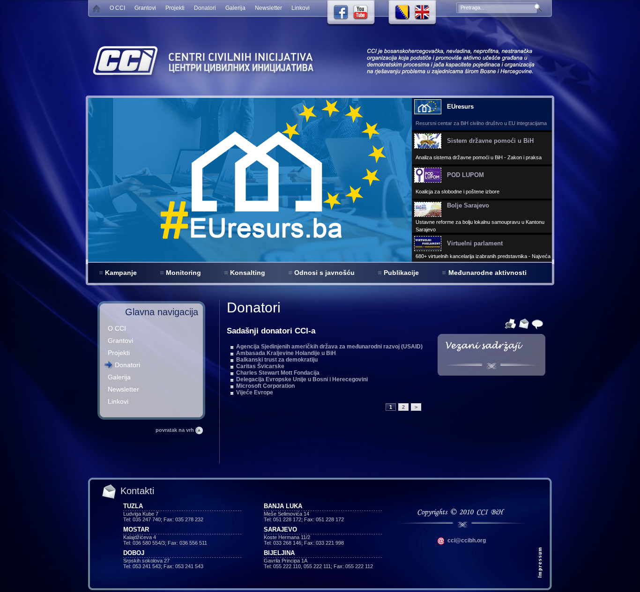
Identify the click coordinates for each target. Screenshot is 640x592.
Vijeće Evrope (254, 392)
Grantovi (145, 8)
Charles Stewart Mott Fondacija (278, 373)
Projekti (175, 8)
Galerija (235, 8)
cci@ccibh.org (466, 540)
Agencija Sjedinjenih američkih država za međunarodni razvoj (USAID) (329, 346)
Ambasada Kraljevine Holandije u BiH (286, 353)
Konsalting (247, 272)
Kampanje (121, 272)
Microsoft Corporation (265, 386)
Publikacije (401, 272)
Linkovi (300, 8)
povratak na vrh (175, 430)
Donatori (205, 8)
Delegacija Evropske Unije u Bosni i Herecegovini (302, 379)
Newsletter (268, 8)
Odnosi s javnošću (324, 272)
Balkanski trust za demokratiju (277, 359)
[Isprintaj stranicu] (509, 323)
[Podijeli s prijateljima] (536, 323)
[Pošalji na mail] (522, 323)
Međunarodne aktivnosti (487, 272)
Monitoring (183, 272)
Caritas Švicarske (260, 366)
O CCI (117, 8)
